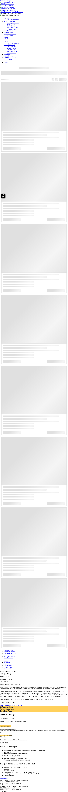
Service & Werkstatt (9, 21)
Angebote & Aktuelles (10, 34)
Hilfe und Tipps (11, 29)
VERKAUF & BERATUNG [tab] (14, 780)
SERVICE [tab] (9, 781)
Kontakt (6, 37)
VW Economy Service (13, 27)
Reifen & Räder (11, 26)
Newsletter (10, 35)
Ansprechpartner (7, 709)
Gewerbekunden (8, 31)
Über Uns (6, 18)
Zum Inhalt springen (5, 1)
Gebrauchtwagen (8, 32)
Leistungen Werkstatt (13, 23)
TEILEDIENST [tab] (10, 783)
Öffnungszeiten (6, 707)
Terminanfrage (6, 711)
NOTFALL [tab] (3, 785)
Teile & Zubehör (11, 24)
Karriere (6, 38)
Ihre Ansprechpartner (13, 19)
